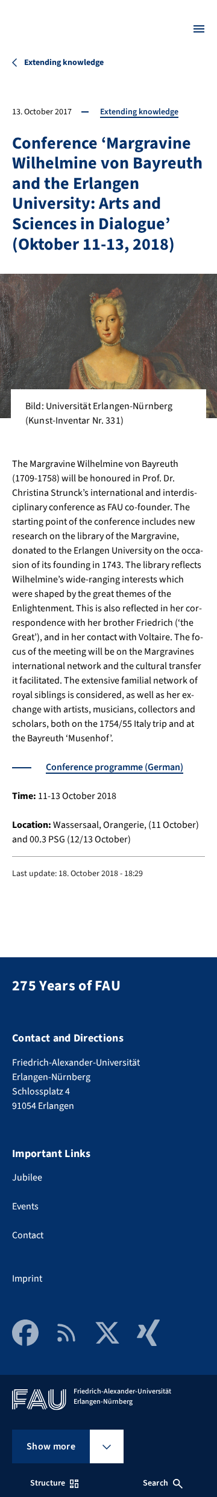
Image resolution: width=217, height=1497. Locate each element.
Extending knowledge (139, 112)
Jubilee (27, 1177)
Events (25, 1206)
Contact (27, 1235)
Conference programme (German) (114, 767)
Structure (47, 1483)
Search (155, 1483)
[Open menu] (199, 29)
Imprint (27, 1278)
